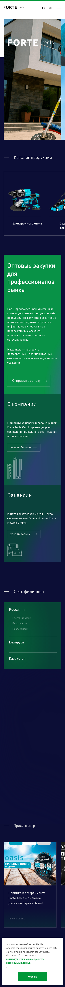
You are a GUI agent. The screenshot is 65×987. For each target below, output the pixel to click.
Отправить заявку (26, 380)
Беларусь (16, 642)
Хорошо (32, 976)
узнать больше (20, 41)
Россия (15, 609)
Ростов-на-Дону (21, 617)
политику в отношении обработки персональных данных (25, 960)
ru (43, 7)
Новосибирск (20, 628)
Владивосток (19, 623)
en (50, 7)
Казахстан (17, 658)
